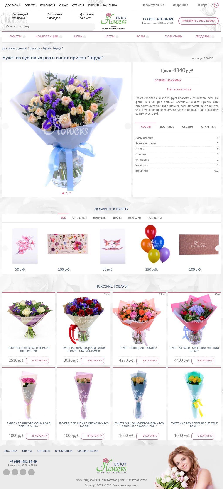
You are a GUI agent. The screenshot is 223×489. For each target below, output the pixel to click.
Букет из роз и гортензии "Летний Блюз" (194, 350)
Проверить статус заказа (198, 20)
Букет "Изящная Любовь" (139, 348)
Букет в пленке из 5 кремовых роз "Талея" (84, 425)
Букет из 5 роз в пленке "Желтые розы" (194, 425)
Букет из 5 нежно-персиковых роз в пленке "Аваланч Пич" (139, 425)
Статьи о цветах (87, 451)
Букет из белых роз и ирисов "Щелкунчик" (28, 350)
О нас (63, 5)
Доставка (12, 5)
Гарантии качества (102, 5)
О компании (63, 451)
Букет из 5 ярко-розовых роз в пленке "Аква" (29, 425)
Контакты (47, 5)
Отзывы (78, 5)
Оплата (30, 5)
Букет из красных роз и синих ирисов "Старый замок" (84, 350)
